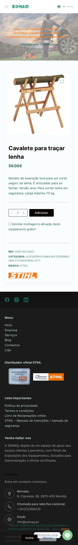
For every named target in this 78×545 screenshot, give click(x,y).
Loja (8, 350)
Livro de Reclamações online (25, 415)
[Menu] (6, 6)
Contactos (12, 345)
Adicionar (41, 213)
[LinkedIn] (26, 299)
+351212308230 (29, 509)
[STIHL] (23, 275)
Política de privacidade (21, 405)
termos (65, 528)
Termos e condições (19, 411)
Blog (8, 340)
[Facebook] (7, 299)
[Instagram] (16, 299)
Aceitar (29, 537)
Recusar (48, 537)
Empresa (11, 330)
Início (8, 325)
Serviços (11, 335)
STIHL (24, 265)
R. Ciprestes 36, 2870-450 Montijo (42, 496)
